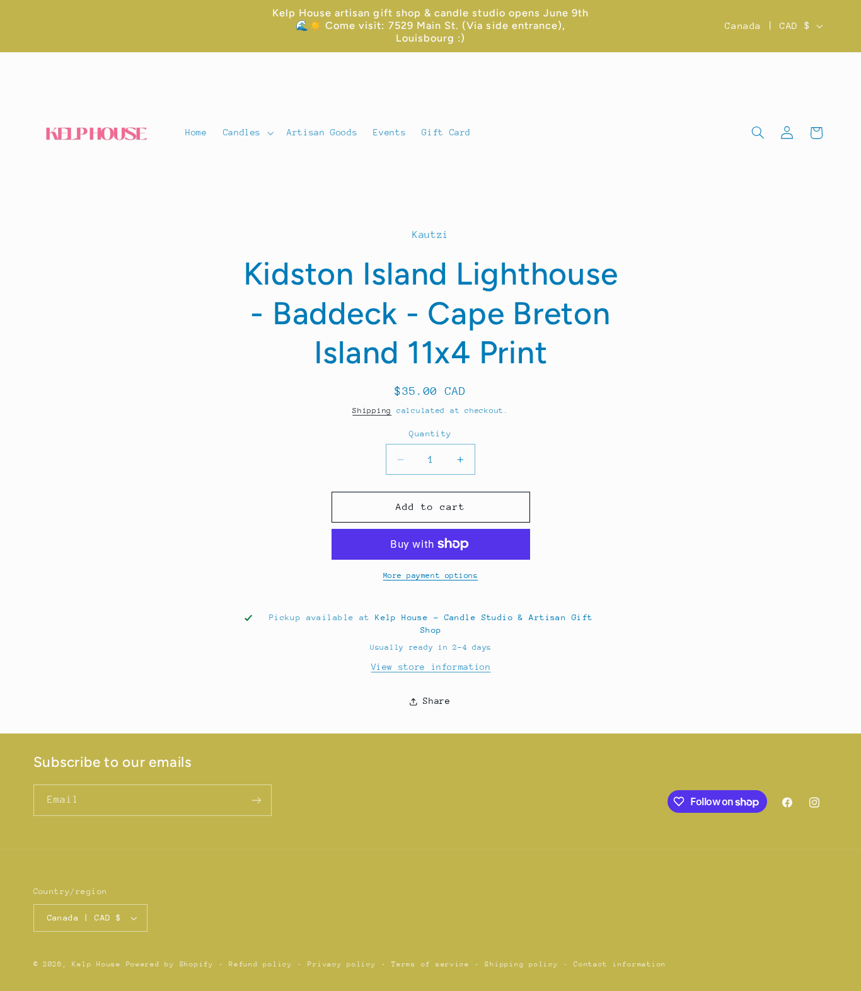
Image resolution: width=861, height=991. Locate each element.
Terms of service (430, 964)
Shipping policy (521, 964)
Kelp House (96, 964)
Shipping (371, 410)
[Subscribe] (255, 799)
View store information (431, 667)
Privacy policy (342, 964)
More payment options (430, 575)
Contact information (620, 964)
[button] (247, 133)
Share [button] (436, 701)
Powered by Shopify (170, 964)
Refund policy (260, 964)
